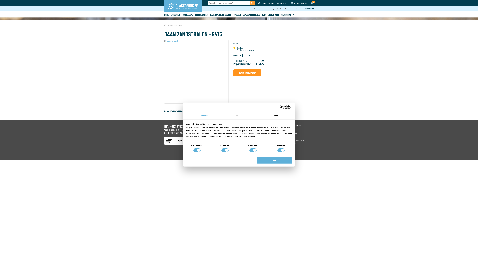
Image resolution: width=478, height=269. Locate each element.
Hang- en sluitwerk (270, 14)
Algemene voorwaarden (298, 140)
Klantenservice (289, 9)
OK (274, 160)
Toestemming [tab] (202, 115)
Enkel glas (175, 14)
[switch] (225, 150)
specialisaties (201, 14)
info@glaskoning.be (301, 3)
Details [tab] (239, 115)
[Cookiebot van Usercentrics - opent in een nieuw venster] (281, 107)
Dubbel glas (188, 14)
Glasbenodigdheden (251, 14)
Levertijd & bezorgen (255, 9)
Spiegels (237, 14)
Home (166, 14)
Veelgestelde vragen (269, 9)
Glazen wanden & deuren (220, 14)
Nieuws (298, 9)
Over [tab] (276, 115)
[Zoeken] (252, 3)
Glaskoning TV (287, 14)
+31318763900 (284, 3)
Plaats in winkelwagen (247, 73)
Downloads (280, 9)
